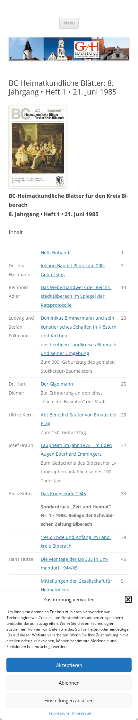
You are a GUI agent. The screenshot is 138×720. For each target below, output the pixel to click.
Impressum (59, 713)
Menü (69, 23)
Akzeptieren (69, 665)
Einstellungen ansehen (69, 700)
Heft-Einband (55, 253)
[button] (128, 599)
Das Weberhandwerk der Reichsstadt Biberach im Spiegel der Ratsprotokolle (76, 296)
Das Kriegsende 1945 (63, 493)
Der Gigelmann (57, 384)
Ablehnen (69, 682)
